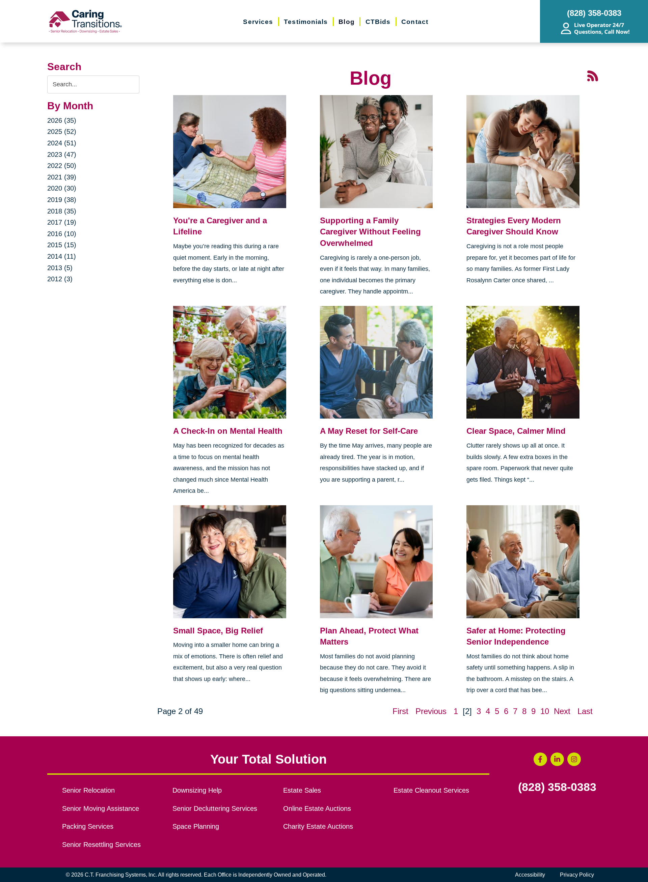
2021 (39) (61, 177)
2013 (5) (60, 268)
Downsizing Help (197, 790)
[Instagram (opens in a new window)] (574, 759)
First (400, 711)
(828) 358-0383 (557, 787)
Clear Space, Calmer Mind (516, 430)
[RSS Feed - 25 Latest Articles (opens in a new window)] (593, 75)
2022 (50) (61, 165)
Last (585, 711)
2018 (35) (61, 211)
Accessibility (530, 875)
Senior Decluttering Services (214, 808)
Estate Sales (302, 790)
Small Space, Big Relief (218, 630)
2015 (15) (61, 245)
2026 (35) (61, 120)
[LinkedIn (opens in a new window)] (557, 759)
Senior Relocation (88, 790)
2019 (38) (61, 199)
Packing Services (87, 826)
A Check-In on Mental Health (227, 430)
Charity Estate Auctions (318, 826)
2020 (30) (61, 188)
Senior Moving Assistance (100, 808)
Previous (431, 711)
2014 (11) (61, 256)
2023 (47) (61, 154)
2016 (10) (61, 233)
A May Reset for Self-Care (369, 430)
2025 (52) (61, 131)
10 (544, 711)
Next (562, 711)
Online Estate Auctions (317, 808)
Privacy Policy (577, 875)
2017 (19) (61, 222)
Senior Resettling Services (101, 844)
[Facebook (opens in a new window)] (540, 759)
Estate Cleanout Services (431, 790)
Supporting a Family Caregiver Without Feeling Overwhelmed (370, 232)
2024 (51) (61, 143)
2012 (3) (60, 279)
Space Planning (195, 826)
